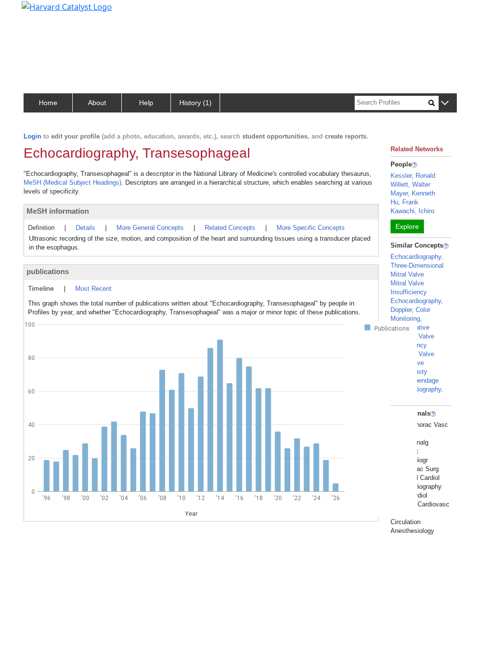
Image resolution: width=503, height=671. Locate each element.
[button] (445, 103)
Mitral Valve (407, 274)
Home (48, 103)
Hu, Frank (405, 202)
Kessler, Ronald (413, 175)
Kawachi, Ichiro (412, 211)
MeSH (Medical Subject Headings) (72, 182)
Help (146, 103)
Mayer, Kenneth (413, 193)
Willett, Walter (410, 184)
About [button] (97, 103)
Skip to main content (41, 11)
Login (32, 136)
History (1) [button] (195, 103)
